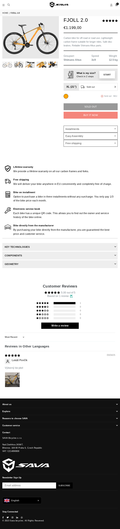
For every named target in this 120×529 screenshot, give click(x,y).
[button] (110, 20)
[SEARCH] (8, 4)
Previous (5, 37)
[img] (12, 355)
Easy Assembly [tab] (74, 136)
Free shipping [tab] (73, 143)
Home (5, 13)
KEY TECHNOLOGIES (17, 247)
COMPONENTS (13, 255)
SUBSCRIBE (64, 485)
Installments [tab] (72, 129)
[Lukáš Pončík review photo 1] (12, 379)
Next (56, 37)
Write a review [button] (59, 325)
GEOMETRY (11, 264)
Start (107, 74)
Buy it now (90, 115)
